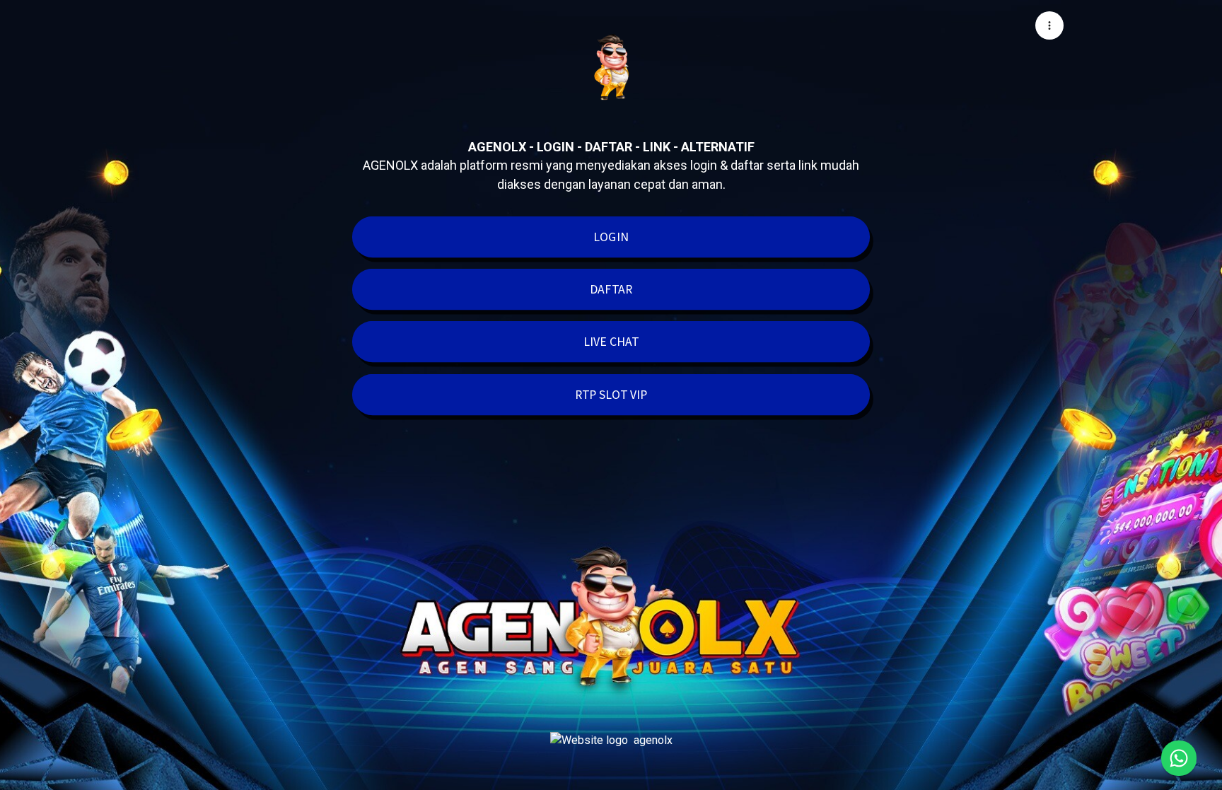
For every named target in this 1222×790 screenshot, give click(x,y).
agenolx (653, 740)
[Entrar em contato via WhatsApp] (1179, 758)
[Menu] (1049, 25)
